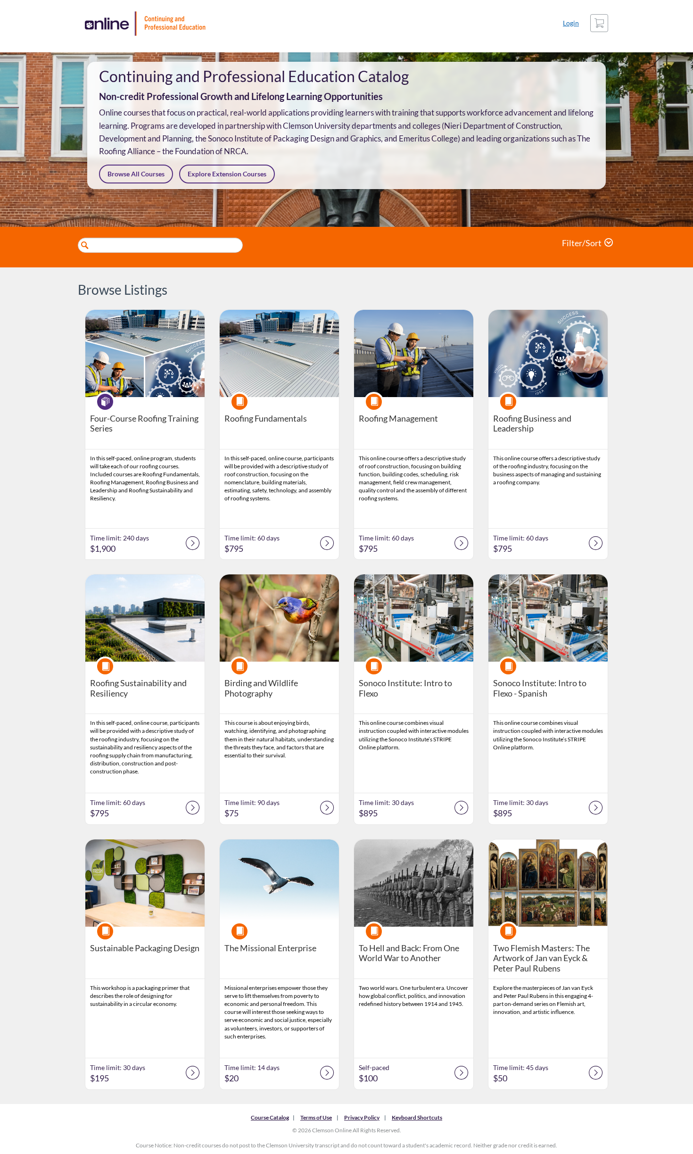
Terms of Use (316, 1117)
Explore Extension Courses (227, 174)
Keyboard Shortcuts (417, 1117)
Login (571, 23)
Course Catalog (270, 1117)
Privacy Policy (362, 1117)
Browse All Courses (136, 174)
